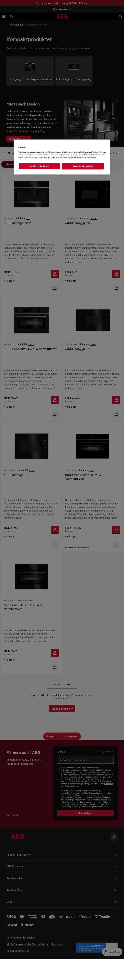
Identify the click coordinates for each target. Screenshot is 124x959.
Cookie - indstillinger (39, 166)
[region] (62, 157)
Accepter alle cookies (83, 166)
